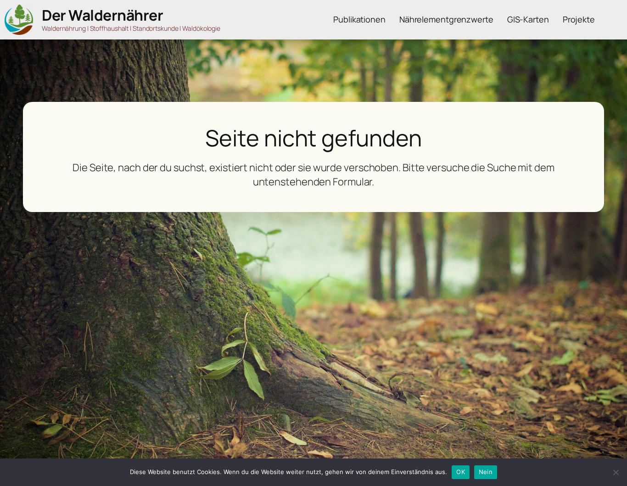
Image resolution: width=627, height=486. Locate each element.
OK (460, 471)
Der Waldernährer (102, 15)
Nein (486, 471)
